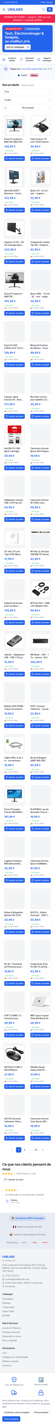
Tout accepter (11, 1419)
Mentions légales (10, 1361)
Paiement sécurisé (11, 1332)
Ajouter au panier (16, 158)
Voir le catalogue (15, 47)
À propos (6, 1365)
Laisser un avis (15, 1179)
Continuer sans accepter (16, 1412)
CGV (4, 1353)
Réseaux (6, 1303)
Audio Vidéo (8, 1311)
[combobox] (27, 92)
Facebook (10, 1286)
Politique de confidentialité (15, 1357)
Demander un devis (11, 1336)
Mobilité (6, 1315)
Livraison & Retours (11, 1328)
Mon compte (47, 2)
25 (36, 1150)
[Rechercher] (43, 9)
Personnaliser (41, 1412)
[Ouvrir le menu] (3, 9)
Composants (8, 1307)
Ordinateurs (8, 1299)
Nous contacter (9, 1340)
